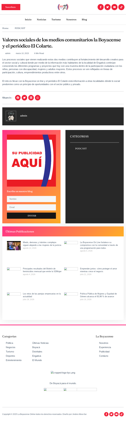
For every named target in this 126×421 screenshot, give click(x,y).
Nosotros (71, 19)
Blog (84, 19)
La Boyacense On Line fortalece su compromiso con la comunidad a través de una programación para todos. (99, 245)
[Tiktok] (121, 7)
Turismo (56, 19)
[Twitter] (107, 7)
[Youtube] (114, 7)
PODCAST (20, 28)
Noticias (41, 19)
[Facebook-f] (101, 7)
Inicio (28, 19)
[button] (18, 97)
